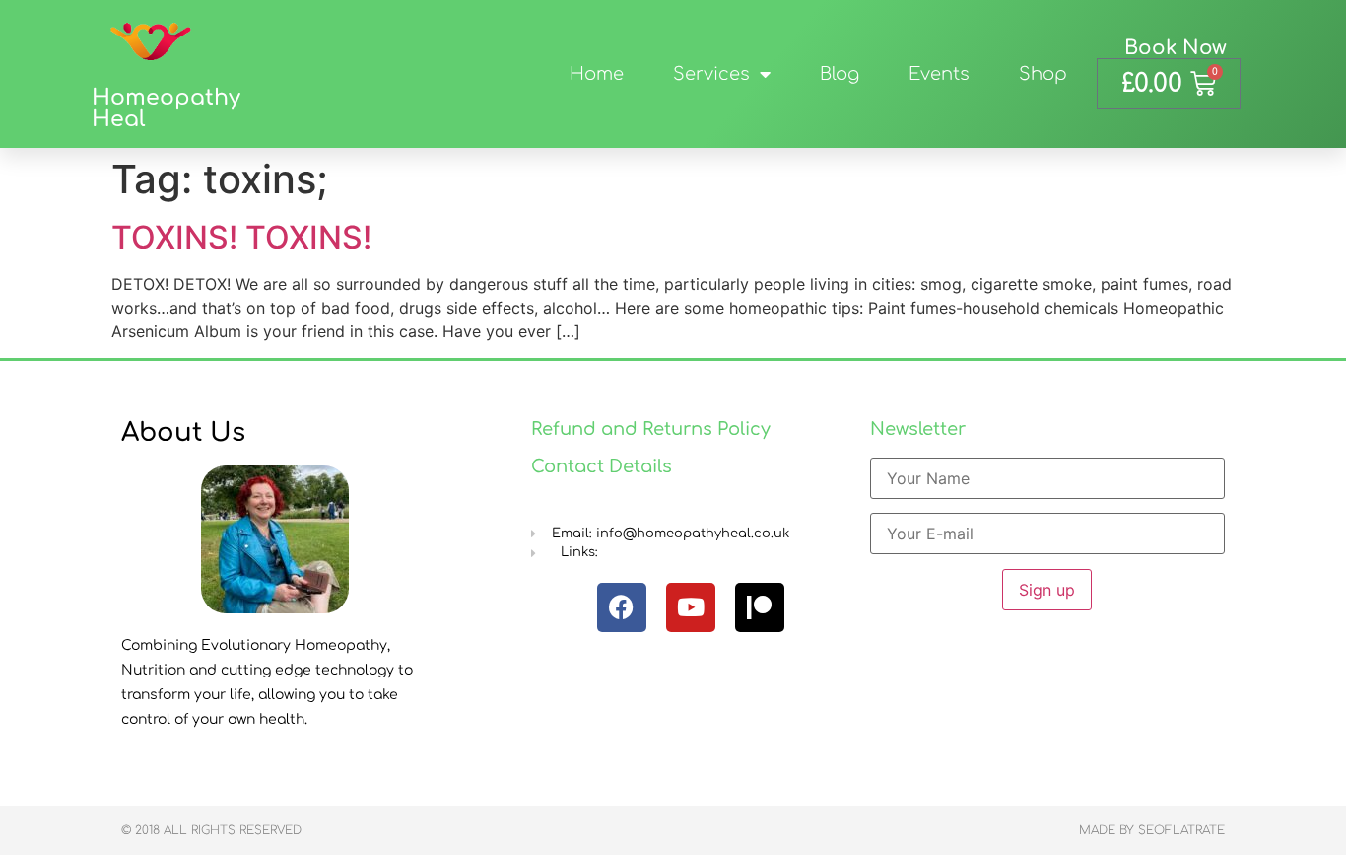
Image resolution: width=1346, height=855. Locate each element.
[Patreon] (759, 607)
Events (939, 74)
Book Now (1175, 47)
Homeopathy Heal (166, 108)
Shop (1043, 74)
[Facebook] (621, 607)
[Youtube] (690, 607)
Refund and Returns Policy (651, 429)
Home (597, 74)
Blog (839, 74)
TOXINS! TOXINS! (241, 237)
